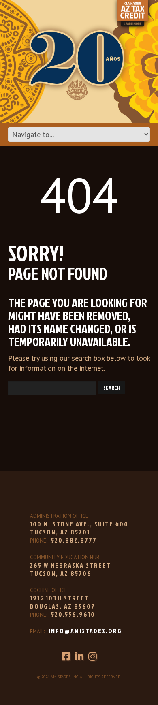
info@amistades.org (85, 630)
